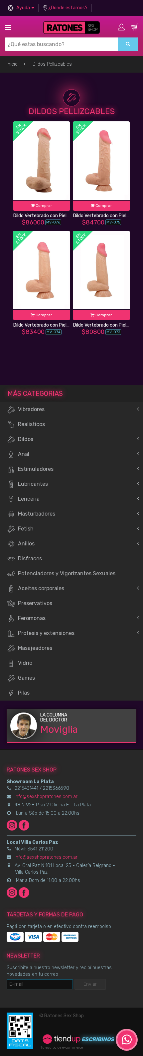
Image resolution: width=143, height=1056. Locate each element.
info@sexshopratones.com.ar (46, 796)
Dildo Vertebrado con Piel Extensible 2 (53, 325)
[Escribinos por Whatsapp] (127, 1040)
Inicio (12, 64)
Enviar (90, 984)
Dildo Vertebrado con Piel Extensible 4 (53, 215)
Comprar (43, 205)
